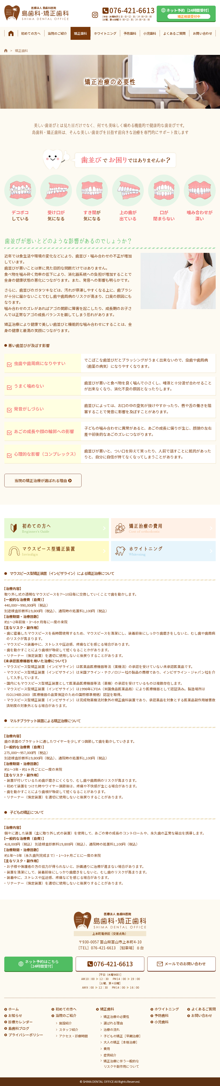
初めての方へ (31, 33)
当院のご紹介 (57, 33)
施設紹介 (65, 1023)
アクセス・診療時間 (73, 1036)
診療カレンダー (20, 1021)
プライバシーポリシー (25, 1034)
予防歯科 (129, 33)
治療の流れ (112, 1029)
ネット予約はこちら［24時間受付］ (42, 964)
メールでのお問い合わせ (185, 963)
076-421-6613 (113, 963)
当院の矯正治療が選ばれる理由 (40, 480)
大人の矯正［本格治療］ (121, 1042)
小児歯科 (149, 33)
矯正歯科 (80, 33)
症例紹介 (110, 1055)
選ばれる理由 (113, 1023)
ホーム (13, 1008)
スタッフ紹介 (68, 1029)
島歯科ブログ (18, 1028)
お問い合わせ (202, 33)
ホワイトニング (105, 33)
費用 (107, 1048)
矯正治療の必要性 (116, 1016)
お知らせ (15, 1015)
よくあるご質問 (174, 33)
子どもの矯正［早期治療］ (123, 1036)
